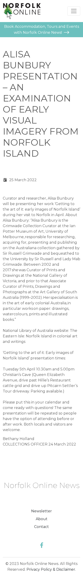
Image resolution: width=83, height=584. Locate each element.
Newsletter (41, 511)
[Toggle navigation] (73, 11)
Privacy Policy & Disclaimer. (51, 569)
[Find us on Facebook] (41, 545)
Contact (41, 527)
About (41, 519)
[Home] (22, 11)
